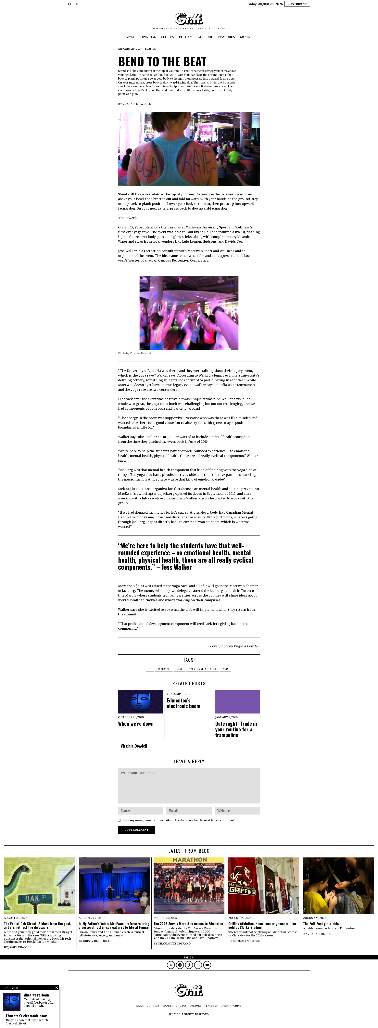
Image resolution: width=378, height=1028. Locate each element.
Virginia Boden (319, 934)
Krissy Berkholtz (97, 941)
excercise (164, 669)
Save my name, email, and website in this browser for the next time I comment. (179, 820)
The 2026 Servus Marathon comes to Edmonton (188, 923)
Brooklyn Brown (246, 941)
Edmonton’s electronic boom (183, 703)
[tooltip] (171, 965)
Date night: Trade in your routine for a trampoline (236, 729)
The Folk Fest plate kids (321, 923)
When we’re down (136, 723)
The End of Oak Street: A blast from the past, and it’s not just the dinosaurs (37, 925)
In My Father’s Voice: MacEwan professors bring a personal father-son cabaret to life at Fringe (114, 925)
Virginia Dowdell (136, 104)
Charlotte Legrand (174, 943)
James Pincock (20, 947)
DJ (150, 669)
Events (150, 48)
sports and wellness (202, 669)
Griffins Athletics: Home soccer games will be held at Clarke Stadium (262, 925)
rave (179, 669)
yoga (225, 669)
